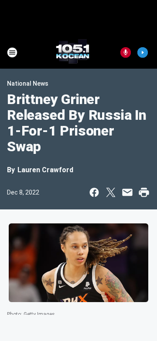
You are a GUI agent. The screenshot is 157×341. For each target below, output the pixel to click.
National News (27, 83)
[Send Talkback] (125, 52)
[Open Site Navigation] (12, 52)
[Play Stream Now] (142, 52)
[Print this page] (144, 192)
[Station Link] (72, 52)
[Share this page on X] (111, 192)
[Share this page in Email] (127, 192)
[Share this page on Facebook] (94, 192)
